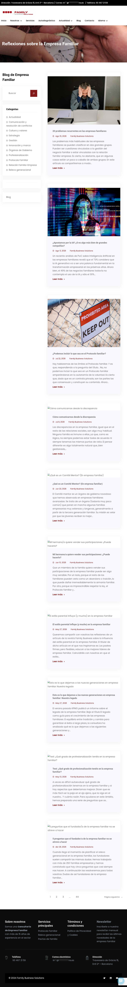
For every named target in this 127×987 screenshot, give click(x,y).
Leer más (58, 168)
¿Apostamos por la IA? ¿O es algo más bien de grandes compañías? (80, 244)
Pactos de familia (47, 939)
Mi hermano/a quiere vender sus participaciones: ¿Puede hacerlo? (81, 556)
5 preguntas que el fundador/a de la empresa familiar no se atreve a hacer (82, 840)
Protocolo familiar (47, 931)
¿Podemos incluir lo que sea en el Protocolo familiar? (79, 353)
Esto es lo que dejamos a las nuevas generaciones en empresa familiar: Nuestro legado (84, 696)
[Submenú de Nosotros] (21, 21)
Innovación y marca (20, 145)
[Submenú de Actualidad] (71, 21)
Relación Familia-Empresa (23, 165)
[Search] (33, 93)
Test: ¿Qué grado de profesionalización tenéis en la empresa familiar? (83, 770)
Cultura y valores (18, 130)
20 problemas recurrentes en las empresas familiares (79, 131)
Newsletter (104, 921)
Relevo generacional (20, 169)
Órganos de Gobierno (20, 150)
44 (77, 896)
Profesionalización (18, 155)
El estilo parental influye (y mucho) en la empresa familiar (81, 624)
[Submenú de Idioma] (107, 21)
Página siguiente (113, 897)
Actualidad (15, 117)
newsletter (102, 930)
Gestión (13, 140)
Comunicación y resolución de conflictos (19, 124)
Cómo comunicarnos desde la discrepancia (74, 417)
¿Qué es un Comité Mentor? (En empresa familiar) (78, 483)
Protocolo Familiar (18, 160)
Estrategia (14, 135)
